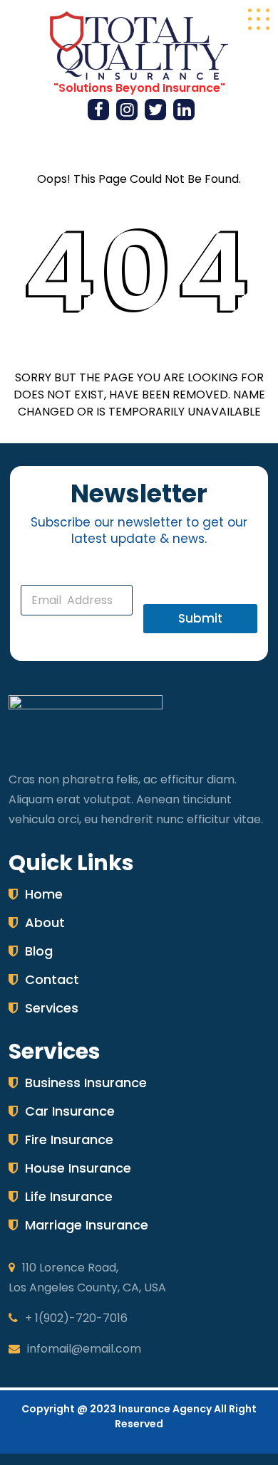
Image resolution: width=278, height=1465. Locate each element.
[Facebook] (98, 111)
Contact (52, 979)
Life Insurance (69, 1196)
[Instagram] (127, 111)
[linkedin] (184, 111)
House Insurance (78, 1168)
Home (44, 894)
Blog (39, 951)
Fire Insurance (69, 1139)
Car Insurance (70, 1111)
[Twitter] (155, 111)
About (45, 922)
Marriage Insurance (86, 1225)
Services (51, 1008)
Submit (200, 618)
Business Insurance (86, 1082)
